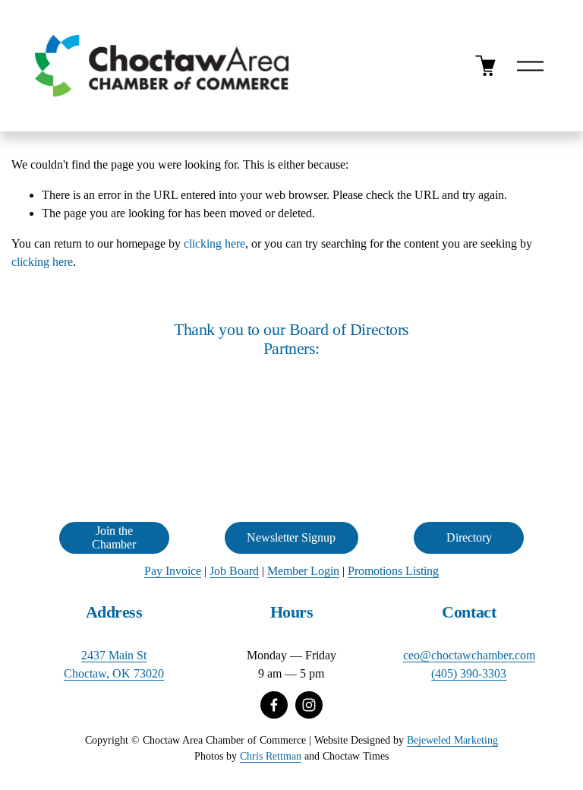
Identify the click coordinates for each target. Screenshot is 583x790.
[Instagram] (309, 705)
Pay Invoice (172, 570)
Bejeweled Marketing (452, 740)
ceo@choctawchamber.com (469, 655)
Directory (469, 537)
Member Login (303, 570)
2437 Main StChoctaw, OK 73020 (114, 664)
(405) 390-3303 (468, 673)
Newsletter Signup (291, 537)
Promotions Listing (393, 570)
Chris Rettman (270, 756)
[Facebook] (274, 705)
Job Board (234, 570)
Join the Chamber (114, 537)
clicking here (214, 243)
